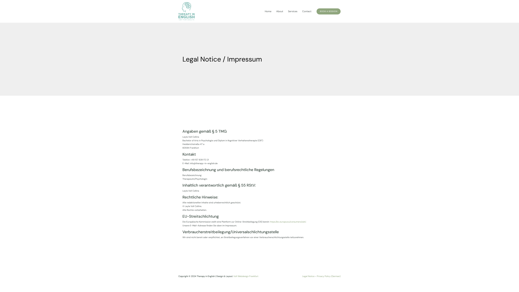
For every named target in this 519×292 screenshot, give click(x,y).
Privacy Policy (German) (329, 276)
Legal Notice (308, 276)
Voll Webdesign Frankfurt (245, 276)
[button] (329, 11)
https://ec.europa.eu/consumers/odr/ (288, 221)
